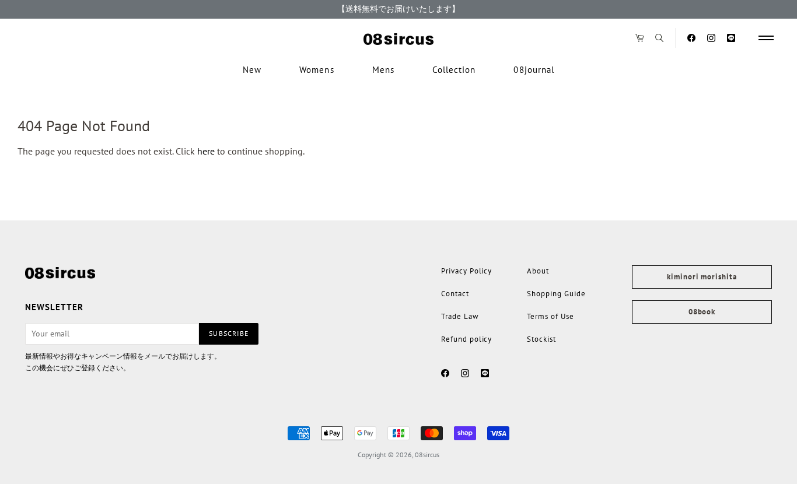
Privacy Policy (466, 271)
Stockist (541, 339)
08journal (533, 69)
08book (701, 312)
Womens (316, 69)
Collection (454, 69)
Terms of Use (550, 316)
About (538, 271)
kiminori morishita (701, 277)
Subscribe (229, 333)
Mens (383, 69)
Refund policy (466, 339)
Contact (455, 294)
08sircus (427, 454)
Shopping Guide (556, 294)
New (252, 69)
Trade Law (460, 316)
